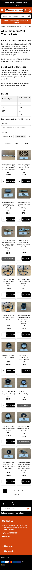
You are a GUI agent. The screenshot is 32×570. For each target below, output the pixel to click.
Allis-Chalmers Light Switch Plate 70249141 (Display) (23, 428)
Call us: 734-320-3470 (11, 533)
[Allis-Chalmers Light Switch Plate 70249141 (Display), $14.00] (24, 417)
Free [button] (16, 3)
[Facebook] (3, 503)
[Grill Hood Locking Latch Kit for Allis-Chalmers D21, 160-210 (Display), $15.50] (24, 231)
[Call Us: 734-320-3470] (26, 10)
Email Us (7, 536)
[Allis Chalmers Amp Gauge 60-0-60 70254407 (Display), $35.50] (24, 347)
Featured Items (7, 136)
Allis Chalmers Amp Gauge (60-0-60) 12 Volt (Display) (8, 428)
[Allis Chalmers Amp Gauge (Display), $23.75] (24, 383)
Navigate (8, 546)
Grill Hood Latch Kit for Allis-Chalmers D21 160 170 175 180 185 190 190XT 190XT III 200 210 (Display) (8, 244)
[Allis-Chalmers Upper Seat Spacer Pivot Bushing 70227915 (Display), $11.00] (8, 193)
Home (3, 26)
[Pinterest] (8, 503)
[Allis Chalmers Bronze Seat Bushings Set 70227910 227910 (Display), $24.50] (24, 155)
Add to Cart (10, 181)
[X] (13, 503)
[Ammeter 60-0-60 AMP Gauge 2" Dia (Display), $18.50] (8, 383)
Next (15, 494)
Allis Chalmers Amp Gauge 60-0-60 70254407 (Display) (23, 357)
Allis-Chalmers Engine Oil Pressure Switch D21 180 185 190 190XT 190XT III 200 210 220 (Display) (24, 466)
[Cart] (30, 10)
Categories (9, 551)
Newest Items (20, 136)
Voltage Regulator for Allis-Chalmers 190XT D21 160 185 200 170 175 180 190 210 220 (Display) (24, 319)
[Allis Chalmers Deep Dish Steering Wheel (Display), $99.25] (8, 270)
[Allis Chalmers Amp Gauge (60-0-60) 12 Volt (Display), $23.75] (8, 417)
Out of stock (8, 259)
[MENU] (2, 10)
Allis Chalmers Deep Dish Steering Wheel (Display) (8, 281)
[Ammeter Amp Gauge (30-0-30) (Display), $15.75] (8, 347)
